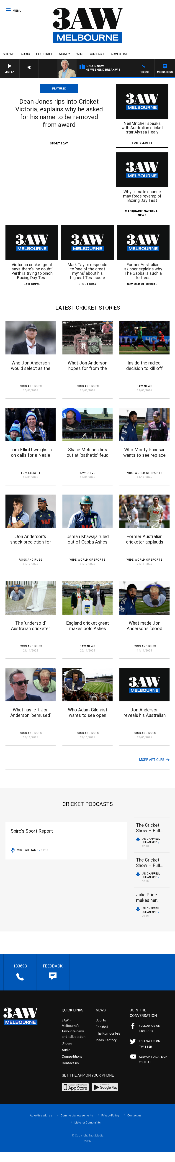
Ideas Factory (106, 1040)
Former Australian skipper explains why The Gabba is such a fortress (143, 271)
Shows (8, 54)
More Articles (152, 760)
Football (44, 54)
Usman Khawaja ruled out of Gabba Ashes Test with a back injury (88, 545)
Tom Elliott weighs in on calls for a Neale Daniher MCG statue (31, 455)
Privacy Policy (110, 1115)
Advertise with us (41, 1115)
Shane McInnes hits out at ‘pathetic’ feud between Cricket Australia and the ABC (87, 458)
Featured (59, 88)
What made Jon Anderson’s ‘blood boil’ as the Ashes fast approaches (144, 631)
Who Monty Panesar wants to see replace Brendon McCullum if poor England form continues (144, 458)
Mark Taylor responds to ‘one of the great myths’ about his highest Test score (87, 271)
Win (79, 54)
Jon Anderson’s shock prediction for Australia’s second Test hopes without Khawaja (30, 545)
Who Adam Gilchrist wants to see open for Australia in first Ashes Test (87, 718)
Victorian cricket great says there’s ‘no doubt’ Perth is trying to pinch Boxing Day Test (32, 271)
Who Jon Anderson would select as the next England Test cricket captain (30, 371)
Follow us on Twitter (149, 1043)
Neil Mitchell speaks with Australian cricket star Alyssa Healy (142, 127)
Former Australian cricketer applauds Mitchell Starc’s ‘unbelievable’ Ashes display (145, 545)
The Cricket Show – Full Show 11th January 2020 (149, 862)
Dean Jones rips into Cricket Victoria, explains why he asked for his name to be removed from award (59, 113)
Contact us (70, 1063)
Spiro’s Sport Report (32, 831)
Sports (101, 1020)
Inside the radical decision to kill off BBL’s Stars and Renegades (144, 371)
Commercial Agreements (77, 1115)
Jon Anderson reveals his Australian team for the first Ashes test (145, 718)
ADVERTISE (119, 54)
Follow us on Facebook (149, 1028)
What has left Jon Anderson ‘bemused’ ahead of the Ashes (30, 715)
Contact (96, 54)
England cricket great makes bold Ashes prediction (87, 628)
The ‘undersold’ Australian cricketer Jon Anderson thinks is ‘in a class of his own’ (30, 631)
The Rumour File (108, 1033)
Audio (25, 54)
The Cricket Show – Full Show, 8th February (148, 828)
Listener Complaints (88, 1122)
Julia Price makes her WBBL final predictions (147, 897)
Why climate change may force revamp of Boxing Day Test (142, 196)
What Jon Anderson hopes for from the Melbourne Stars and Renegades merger (87, 371)
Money (64, 54)
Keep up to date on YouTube (153, 1059)
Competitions (72, 1056)
